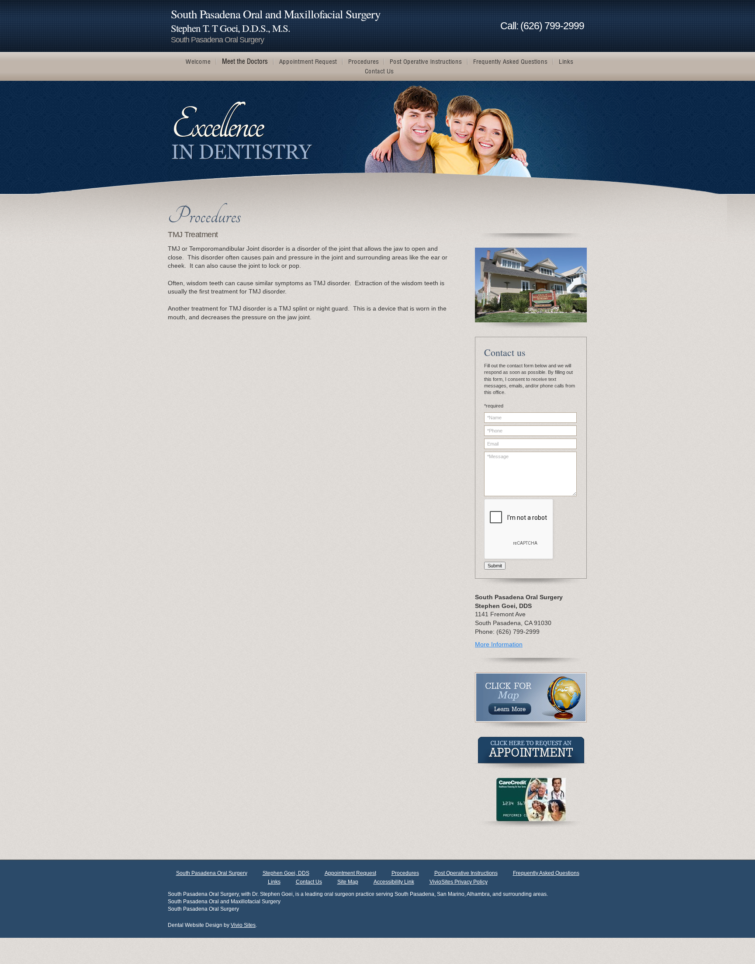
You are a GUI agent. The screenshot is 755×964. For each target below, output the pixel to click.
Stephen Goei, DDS (286, 873)
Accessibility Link (394, 882)
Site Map (347, 882)
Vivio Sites (243, 925)
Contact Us (309, 882)
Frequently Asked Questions (546, 873)
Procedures (405, 873)
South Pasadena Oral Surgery (211, 873)
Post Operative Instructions (466, 873)
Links (274, 882)
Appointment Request (350, 873)
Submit (495, 565)
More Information (499, 644)
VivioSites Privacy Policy (458, 882)
